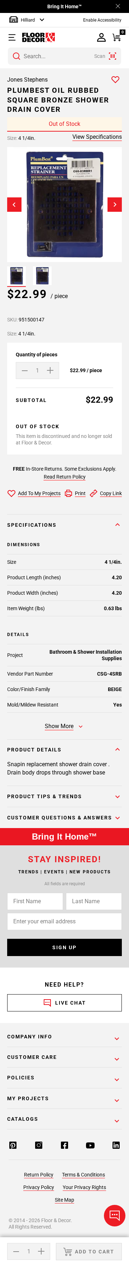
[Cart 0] (116, 37)
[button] (13, 37)
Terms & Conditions (83, 1175)
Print (80, 493)
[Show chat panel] (114, 1215)
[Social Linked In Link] (116, 1146)
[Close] (118, 6)
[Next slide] (115, 204)
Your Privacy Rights (84, 1187)
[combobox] (64, 56)
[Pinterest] (13, 1146)
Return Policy (38, 1175)
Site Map (64, 1200)
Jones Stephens (27, 79)
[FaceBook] (64, 1146)
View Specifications (97, 136)
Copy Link (111, 493)
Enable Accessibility (102, 20)
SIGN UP (64, 947)
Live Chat (70, 1003)
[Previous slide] (14, 204)
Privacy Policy (38, 1187)
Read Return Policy (65, 477)
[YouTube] (90, 1146)
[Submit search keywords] (16, 56)
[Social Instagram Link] (38, 1146)
